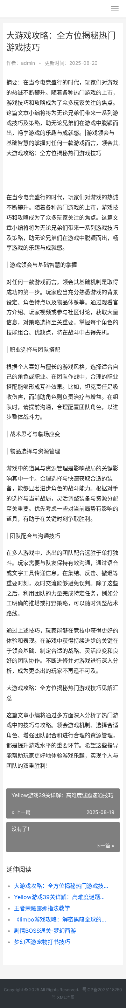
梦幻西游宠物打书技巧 (42, 941)
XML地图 (66, 997)
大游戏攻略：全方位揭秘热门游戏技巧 (61, 885)
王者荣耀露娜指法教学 (42, 908)
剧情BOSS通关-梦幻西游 (45, 930)
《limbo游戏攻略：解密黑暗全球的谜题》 (61, 919)
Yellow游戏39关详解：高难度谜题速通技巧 (61, 896)
